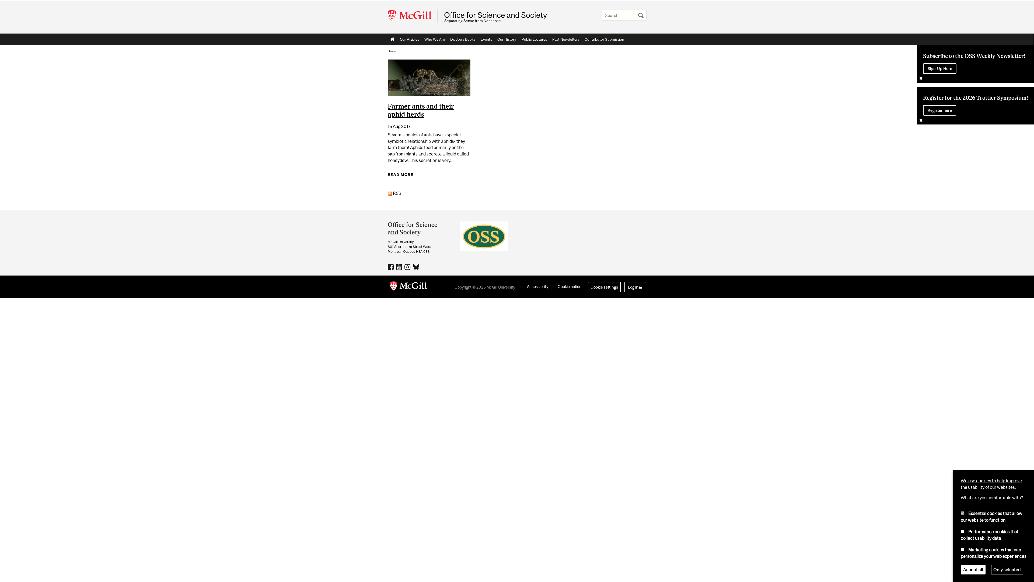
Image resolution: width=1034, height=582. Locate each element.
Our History (506, 39)
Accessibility (537, 286)
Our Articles (409, 39)
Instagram (408, 267)
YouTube (399, 267)
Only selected (1007, 569)
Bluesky (416, 266)
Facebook (391, 267)
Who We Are (434, 39)
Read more (400, 174)
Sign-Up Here (940, 68)
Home (392, 39)
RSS (396, 193)
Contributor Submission (604, 39)
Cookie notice (569, 286)
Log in (633, 287)
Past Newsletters (565, 39)
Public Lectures (534, 39)
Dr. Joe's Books (462, 39)
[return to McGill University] (408, 287)
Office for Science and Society (495, 15)
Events (486, 39)
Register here (940, 110)
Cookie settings (604, 287)
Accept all (973, 569)
